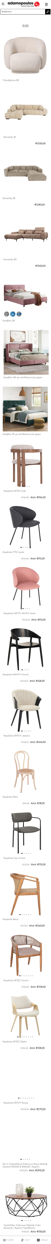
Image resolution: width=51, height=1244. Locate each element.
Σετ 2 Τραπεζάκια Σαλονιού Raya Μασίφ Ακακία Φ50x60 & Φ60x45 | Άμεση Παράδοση (25, 1167)
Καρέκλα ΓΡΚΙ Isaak (13, 552)
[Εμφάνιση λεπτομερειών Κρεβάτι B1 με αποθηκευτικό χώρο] (25, 409)
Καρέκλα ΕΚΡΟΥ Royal (16, 1103)
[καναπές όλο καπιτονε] (26, 112)
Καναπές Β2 (9, 198)
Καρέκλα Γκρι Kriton (14, 858)
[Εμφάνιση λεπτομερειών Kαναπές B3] (26, 234)
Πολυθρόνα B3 (11, 80)
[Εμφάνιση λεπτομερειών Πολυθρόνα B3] (25, 55)
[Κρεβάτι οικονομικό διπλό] (25, 295)
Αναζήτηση (47, 11)
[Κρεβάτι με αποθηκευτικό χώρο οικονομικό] (26, 352)
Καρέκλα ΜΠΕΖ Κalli (15, 491)
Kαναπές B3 (10, 259)
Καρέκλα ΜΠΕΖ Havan (16, 980)
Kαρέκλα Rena (10, 919)
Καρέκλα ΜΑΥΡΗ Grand (15, 674)
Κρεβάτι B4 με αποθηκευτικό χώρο (23, 377)
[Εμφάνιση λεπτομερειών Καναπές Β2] (25, 173)
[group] (26, 465)
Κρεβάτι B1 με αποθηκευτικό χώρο (22, 434)
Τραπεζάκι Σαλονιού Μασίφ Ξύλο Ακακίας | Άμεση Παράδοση (22, 1226)
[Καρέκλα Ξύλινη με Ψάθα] (25, 771)
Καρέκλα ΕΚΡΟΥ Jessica (17, 736)
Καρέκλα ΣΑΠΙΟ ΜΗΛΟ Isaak (20, 613)
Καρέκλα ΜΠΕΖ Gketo (15, 1042)
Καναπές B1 (10, 137)
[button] (23, 486)
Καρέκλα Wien (10, 797)
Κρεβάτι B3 (9, 321)
